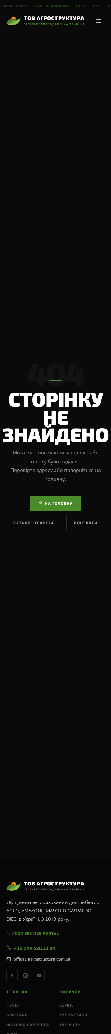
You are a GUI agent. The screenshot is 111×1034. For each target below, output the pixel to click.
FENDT (13, 1005)
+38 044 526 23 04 (35, 948)
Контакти (85, 523)
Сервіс (66, 1005)
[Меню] (98, 21)
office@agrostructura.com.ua (42, 958)
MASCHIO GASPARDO (28, 1024)
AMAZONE (16, 1014)
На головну (58, 503)
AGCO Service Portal (35, 933)
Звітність (70, 1024)
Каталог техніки (33, 523)
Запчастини (73, 1014)
